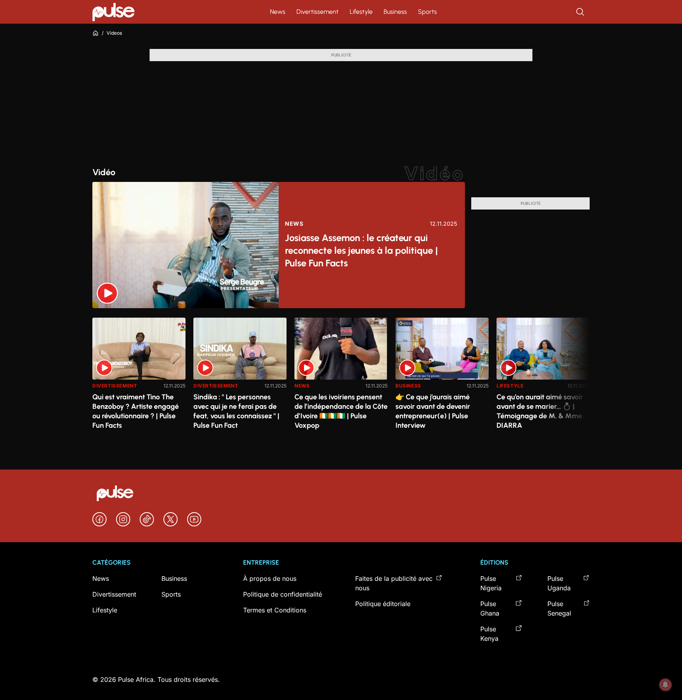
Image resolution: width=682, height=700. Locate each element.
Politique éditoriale (382, 604)
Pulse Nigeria (491, 583)
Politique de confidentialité (282, 594)
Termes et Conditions (274, 610)
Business (395, 11)
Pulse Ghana (489, 608)
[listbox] (341, 376)
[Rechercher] (581, 12)
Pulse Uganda (559, 583)
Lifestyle (361, 11)
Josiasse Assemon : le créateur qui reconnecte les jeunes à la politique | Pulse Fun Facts (361, 250)
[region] (341, 376)
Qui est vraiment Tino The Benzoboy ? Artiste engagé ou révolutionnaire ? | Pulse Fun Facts (135, 411)
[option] (138, 378)
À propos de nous (269, 578)
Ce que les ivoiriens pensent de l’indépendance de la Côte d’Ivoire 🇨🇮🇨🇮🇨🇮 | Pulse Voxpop (341, 411)
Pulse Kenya (489, 633)
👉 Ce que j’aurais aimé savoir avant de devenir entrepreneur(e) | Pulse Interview (432, 411)
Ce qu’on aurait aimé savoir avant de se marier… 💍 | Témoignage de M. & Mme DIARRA (540, 411)
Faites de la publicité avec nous (394, 583)
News (277, 11)
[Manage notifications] (665, 684)
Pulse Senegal (559, 608)
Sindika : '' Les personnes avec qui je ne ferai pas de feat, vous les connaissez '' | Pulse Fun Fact (236, 411)
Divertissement (317, 11)
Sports (427, 11)
